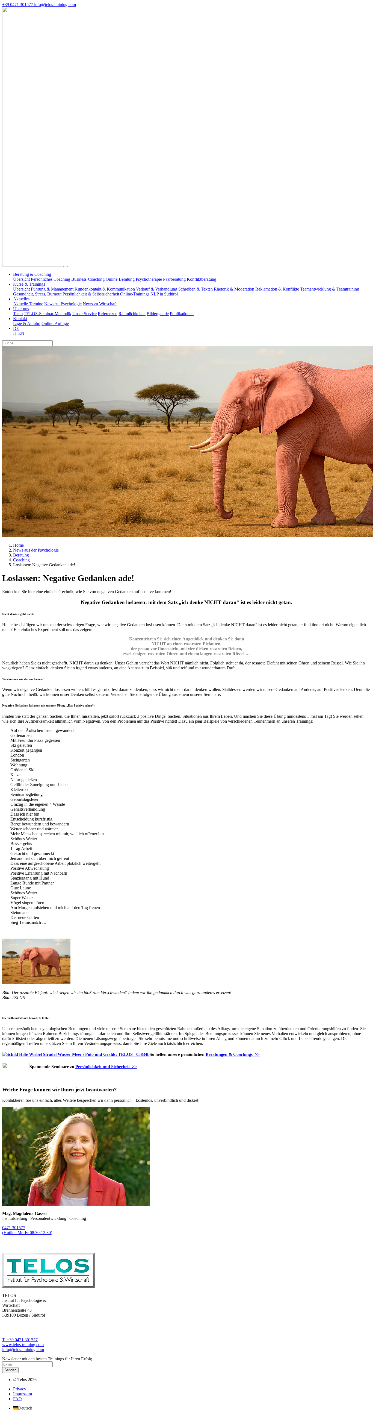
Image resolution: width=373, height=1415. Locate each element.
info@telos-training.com (23, 1349)
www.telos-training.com (23, 1344)
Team (18, 313)
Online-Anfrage (55, 323)
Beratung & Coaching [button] (32, 274)
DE (16, 328)
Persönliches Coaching (50, 279)
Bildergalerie (158, 313)
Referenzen (107, 313)
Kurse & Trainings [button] (29, 284)
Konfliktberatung (201, 279)
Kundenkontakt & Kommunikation (105, 289)
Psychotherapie (149, 279)
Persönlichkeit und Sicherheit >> (106, 1066)
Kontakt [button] (20, 318)
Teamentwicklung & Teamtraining (329, 289)
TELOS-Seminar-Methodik (47, 313)
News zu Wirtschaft (100, 303)
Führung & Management (52, 289)
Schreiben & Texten (195, 289)
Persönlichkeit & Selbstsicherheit (91, 294)
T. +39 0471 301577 (20, 1339)
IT (15, 333)
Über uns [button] (21, 308)
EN (21, 333)
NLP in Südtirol (164, 294)
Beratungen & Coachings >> (233, 1054)
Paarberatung (174, 279)
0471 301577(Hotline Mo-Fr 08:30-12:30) (27, 1230)
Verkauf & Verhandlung (156, 289)
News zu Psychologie (63, 303)
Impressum (22, 1393)
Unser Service (84, 313)
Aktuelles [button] (21, 299)
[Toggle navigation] (65, 266)
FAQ (17, 1398)
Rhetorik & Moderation (234, 289)
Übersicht (21, 279)
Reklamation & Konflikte (277, 289)
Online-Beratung (120, 279)
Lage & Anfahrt (26, 323)
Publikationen (182, 313)
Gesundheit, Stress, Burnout (37, 294)
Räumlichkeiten (132, 313)
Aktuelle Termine (28, 303)
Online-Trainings (134, 294)
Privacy (19, 1389)
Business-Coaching (88, 279)
